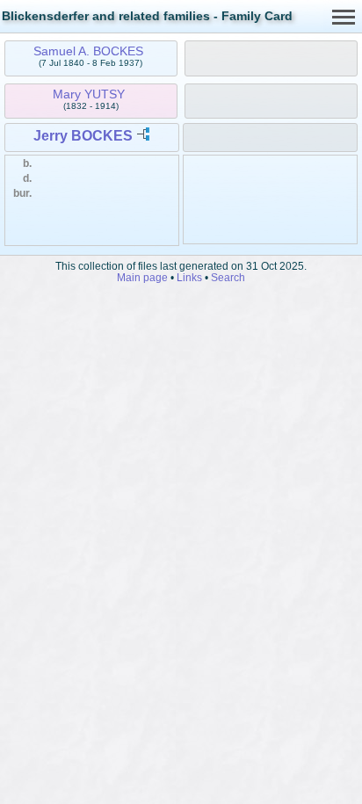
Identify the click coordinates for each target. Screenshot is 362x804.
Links (189, 277)
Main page (142, 277)
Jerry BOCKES (83, 135)
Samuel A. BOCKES (88, 51)
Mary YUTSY (89, 94)
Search (228, 277)
